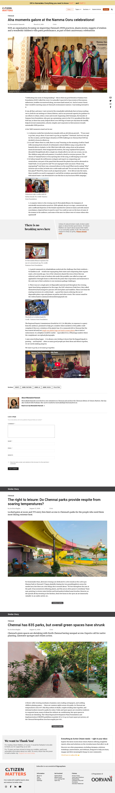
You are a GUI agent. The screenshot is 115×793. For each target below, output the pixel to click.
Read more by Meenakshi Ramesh (32, 405)
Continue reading (57, 603)
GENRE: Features (27, 387)
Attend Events (58, 777)
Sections (86, 9)
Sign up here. (61, 766)
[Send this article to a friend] (110, 98)
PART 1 (72, 3)
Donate (106, 9)
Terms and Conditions (78, 777)
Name (10, 441)
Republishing (75, 779)
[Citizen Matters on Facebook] (11, 787)
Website (10, 455)
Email (10, 448)
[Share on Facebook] (110, 107)
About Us (39, 775)
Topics (77, 9)
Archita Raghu (15, 508)
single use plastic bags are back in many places (58, 330)
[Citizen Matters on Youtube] (20, 787)
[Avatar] (13, 403)
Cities (69, 9)
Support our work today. (27, 753)
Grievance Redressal (77, 783)
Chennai (11, 16)
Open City (57, 780)
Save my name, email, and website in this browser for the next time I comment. (29, 462)
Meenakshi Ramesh (17, 24)
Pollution (57, 387)
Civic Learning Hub (59, 779)
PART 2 (82, 3)
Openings (39, 780)
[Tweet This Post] (110, 101)
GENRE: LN (37, 387)
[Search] (112, 9)
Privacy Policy (76, 775)
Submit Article (96, 9)
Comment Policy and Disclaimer (77, 781)
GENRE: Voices (47, 387)
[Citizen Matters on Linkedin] (15, 787)
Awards (39, 779)
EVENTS (17, 387)
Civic (55, 24)
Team (38, 777)
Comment (11, 423)
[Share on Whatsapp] (110, 104)
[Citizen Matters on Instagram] (6, 787)
